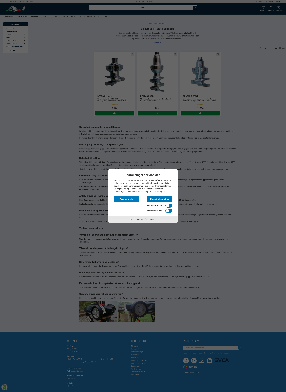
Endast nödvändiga (159, 199)
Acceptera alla (126, 199)
